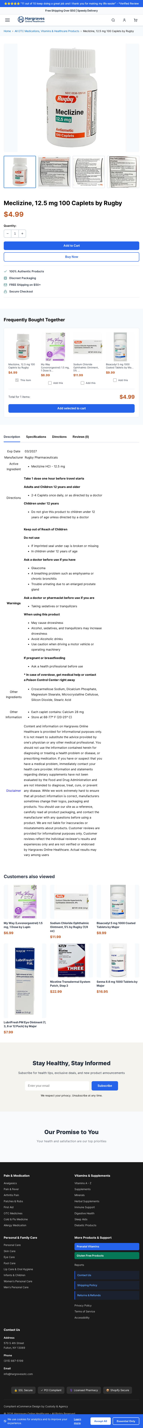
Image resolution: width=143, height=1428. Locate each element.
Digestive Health (84, 1213)
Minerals (79, 1195)
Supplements (82, 1189)
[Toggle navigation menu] (7, 20)
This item (25, 380)
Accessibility (82, 1317)
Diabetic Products (85, 1225)
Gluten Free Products (90, 1255)
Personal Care (12, 1244)
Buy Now (71, 256)
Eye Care (9, 1257)
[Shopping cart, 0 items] (135, 20)
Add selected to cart (71, 408)
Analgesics (10, 1183)
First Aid (9, 1207)
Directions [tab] (59, 436)
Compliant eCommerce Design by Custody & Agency (36, 1406)
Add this (58, 382)
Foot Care (9, 1263)
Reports (79, 1264)
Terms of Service (84, 1311)
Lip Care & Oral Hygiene (18, 1269)
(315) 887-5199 (13, 1360)
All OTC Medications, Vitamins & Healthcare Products (47, 31)
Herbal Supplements (86, 1201)
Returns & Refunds (89, 1295)
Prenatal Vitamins (88, 1246)
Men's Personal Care (16, 1287)
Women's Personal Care (18, 1281)
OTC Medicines (13, 1213)
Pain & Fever (11, 1189)
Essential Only (126, 1421)
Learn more (77, 1421)
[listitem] (20, 172)
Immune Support (84, 1207)
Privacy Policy (83, 1305)
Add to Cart (71, 245)
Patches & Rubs (13, 1201)
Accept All (100, 1421)
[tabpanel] (71, 653)
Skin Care (9, 1251)
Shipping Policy (87, 1285)
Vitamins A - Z (82, 1183)
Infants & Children (14, 1275)
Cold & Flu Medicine (16, 1219)
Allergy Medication (15, 1225)
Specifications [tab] (36, 436)
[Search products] (113, 20)
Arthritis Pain (11, 1195)
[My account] (124, 20)
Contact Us (84, 1275)
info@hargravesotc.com (18, 1374)
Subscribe (105, 1085)
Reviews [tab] (81, 436)
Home (7, 31)
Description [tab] (12, 436)
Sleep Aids (80, 1219)
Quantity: (10, 225)
